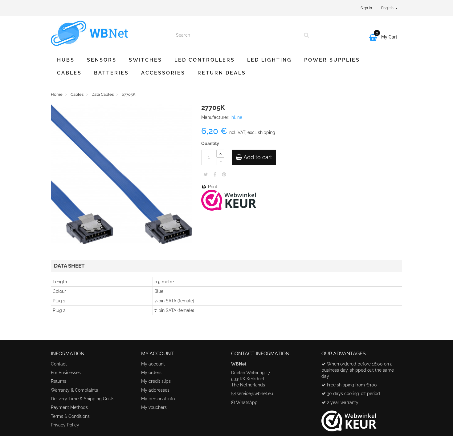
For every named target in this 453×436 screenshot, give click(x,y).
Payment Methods (69, 407)
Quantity (210, 143)
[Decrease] (220, 161)
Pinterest (224, 174)
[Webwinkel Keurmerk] (228, 199)
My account (153, 363)
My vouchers (154, 407)
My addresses (155, 390)
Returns (58, 381)
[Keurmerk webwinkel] (349, 418)
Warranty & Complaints (74, 390)
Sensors (101, 60)
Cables (69, 73)
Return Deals (222, 73)
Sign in (366, 8)
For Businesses (66, 372)
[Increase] (220, 153)
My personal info (158, 398)
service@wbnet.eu (255, 393)
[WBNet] (106, 33)
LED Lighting (269, 60)
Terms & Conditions (70, 416)
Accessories (163, 73)
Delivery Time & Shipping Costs (82, 398)
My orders (151, 372)
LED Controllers (204, 60)
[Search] (306, 35)
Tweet (205, 174)
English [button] (387, 8)
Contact (59, 363)
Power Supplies (332, 60)
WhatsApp (247, 402)
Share (214, 174)
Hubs (66, 60)
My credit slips (156, 381)
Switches (145, 60)
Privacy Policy (65, 424)
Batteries (111, 73)
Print (212, 186)
